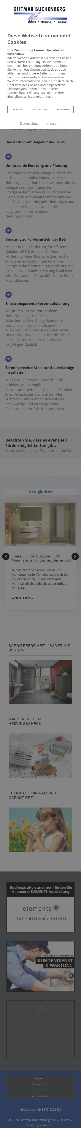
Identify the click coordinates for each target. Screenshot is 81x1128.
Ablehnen (17, 109)
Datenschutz (29, 123)
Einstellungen (40, 109)
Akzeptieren (63, 109)
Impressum (51, 123)
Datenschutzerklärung (23, 93)
